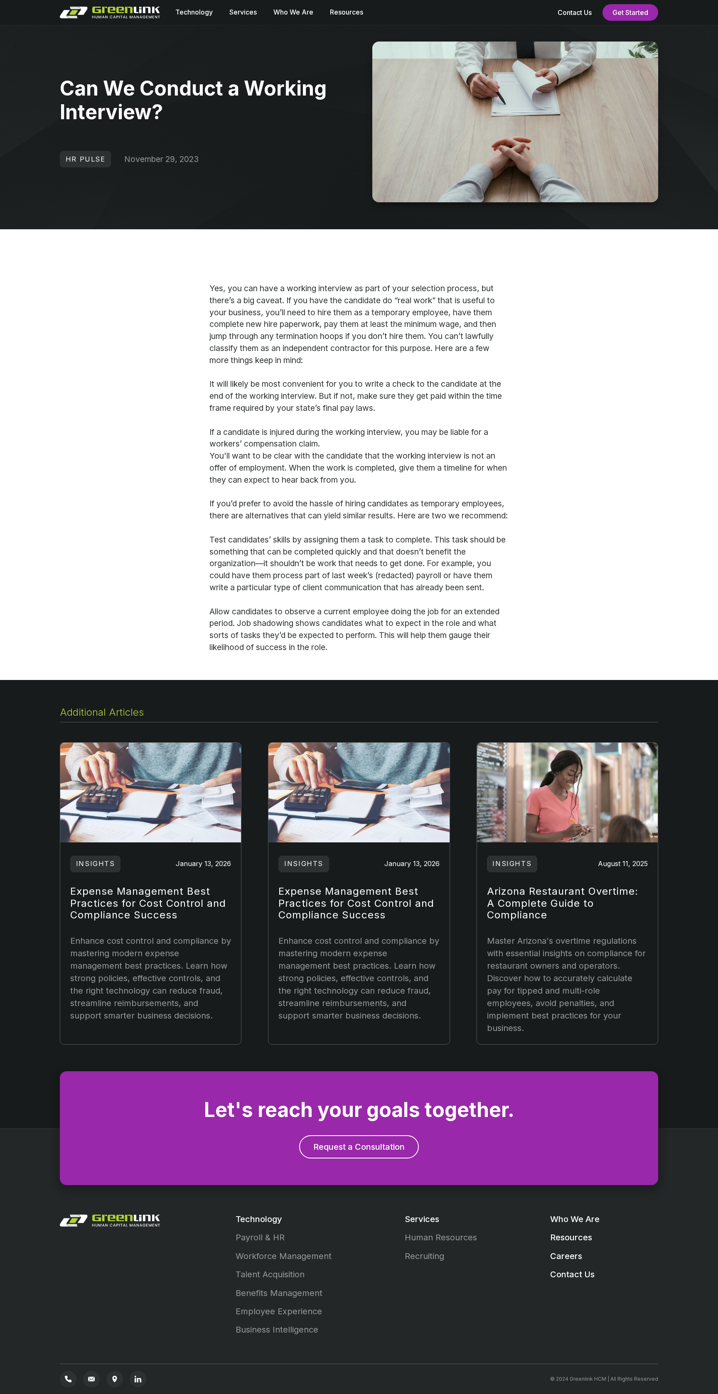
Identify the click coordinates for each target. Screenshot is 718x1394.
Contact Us (575, 12)
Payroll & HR (260, 1237)
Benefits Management (279, 1293)
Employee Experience (279, 1311)
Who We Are (293, 12)
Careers (566, 1256)
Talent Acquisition (270, 1274)
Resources (346, 12)
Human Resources (441, 1237)
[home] (112, 13)
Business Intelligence (277, 1330)
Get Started (630, 12)
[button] (194, 14)
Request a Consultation (359, 1147)
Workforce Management (284, 1256)
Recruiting (424, 1256)
